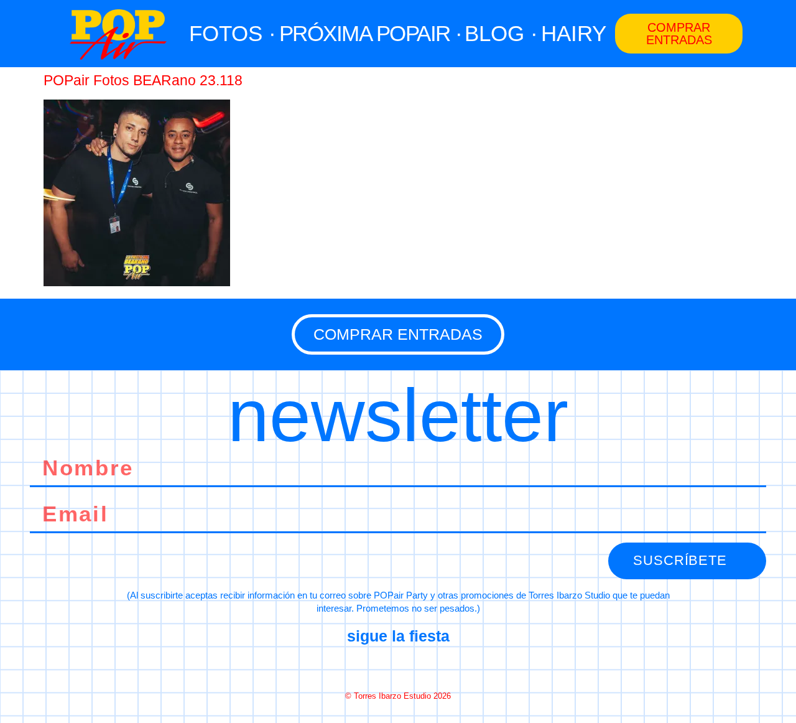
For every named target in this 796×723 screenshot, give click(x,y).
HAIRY (573, 33)
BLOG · (501, 33)
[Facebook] (353, 666)
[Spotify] (442, 666)
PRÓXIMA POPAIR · (370, 33)
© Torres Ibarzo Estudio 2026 (398, 696)
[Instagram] (398, 666)
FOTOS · (232, 33)
